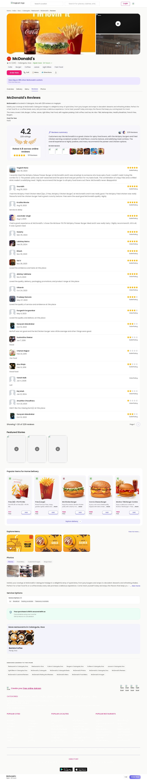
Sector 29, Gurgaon (80, 723)
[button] (118, 24)
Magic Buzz (48, 562)
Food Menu (20, 562)
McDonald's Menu (62, 674)
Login (125, 3)
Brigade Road (78, 721)
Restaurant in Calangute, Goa (18, 666)
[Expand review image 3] (66, 151)
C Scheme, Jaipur (79, 732)
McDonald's (44, 11)
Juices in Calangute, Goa (116, 666)
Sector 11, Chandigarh (59, 732)
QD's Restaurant (102, 740)
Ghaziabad (11, 726)
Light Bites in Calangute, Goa (17, 670)
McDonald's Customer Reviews (18, 674)
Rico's (120, 738)
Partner (94, 749)
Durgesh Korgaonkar (26, 310)
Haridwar (32, 740)
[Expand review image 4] (73, 151)
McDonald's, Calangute (38, 670)
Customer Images (34, 562)
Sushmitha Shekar (25, 337)
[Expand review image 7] (94, 151)
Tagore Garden (78, 740)
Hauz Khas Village (57, 740)
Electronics (69, 696)
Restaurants (25, 696)
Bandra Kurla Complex (59, 735)
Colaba (75, 735)
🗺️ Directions (47, 72)
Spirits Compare (55, 749)
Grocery (51, 696)
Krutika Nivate (23, 202)
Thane (31, 735)
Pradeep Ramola (24, 297)
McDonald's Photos (79, 670)
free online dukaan (32, 688)
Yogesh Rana (22, 168)
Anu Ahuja (21, 364)
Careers (135, 749)
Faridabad (32, 726)
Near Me (45, 749)
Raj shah (20, 391)
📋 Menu (35, 72)
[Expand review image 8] (101, 151)
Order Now (14, 73)
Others (110, 762)
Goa (19, 11)
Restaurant (35, 11)
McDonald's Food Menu (79, 674)
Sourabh (20, 186)
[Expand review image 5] (80, 151)
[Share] (56, 72)
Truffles (98, 721)
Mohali (9, 732)
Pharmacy (85, 696)
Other (94, 696)
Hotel (77, 696)
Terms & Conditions (70, 749)
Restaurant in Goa (38, 666)
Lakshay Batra (23, 241)
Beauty (35, 696)
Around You (31, 749)
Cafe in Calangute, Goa (55, 666)
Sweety (20, 232)
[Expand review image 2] (59, 151)
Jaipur (9, 729)
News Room (13, 749)
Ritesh (19, 251)
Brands (101, 749)
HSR (52, 723)
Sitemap (81, 749)
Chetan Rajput (23, 351)
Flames (120, 726)
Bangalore (10, 723)
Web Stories (73, 753)
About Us (22, 749)
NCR (30, 729)
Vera (126, 749)
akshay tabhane (24, 274)
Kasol (9, 740)
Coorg (31, 738)
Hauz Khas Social (124, 740)
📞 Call (26, 72)
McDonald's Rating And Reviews (42, 674)
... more (55, 506)
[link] (19, 495)
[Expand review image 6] (87, 151)
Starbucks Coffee (102, 735)
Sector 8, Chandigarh (59, 729)
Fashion (42, 696)
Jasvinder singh (24, 216)
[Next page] (138, 424)
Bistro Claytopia (123, 721)
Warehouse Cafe (124, 729)
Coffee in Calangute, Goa (95, 666)
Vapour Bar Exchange (104, 732)
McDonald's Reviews (118, 670)
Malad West (55, 738)
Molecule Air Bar (102, 729)
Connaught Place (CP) (81, 738)
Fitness (59, 696)
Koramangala (56, 721)
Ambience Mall (78, 726)
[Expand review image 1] (52, 151)
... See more (135, 586)
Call (126, 777)
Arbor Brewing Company (105, 723)
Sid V (19, 260)
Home (9, 11)
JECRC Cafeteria (124, 732)
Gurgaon (32, 721)
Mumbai (32, 732)
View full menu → (134, 532)
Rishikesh (10, 738)
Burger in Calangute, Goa (75, 666)
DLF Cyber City (56, 726)
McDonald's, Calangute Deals (60, 670)
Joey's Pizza (100, 738)
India (14, 11)
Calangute (26, 11)
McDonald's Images (97, 674)
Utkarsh (20, 287)
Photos (10, 562)
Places (88, 749)
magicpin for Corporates (114, 749)
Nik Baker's (99, 726)
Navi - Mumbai (12, 735)
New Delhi (10, 721)
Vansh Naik (21, 378)
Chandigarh (33, 723)
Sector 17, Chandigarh (81, 729)
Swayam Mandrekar (26, 324)
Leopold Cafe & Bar (125, 735)
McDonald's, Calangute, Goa (98, 670)
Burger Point (122, 723)
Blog (38, 749)
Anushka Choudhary (26, 401)
